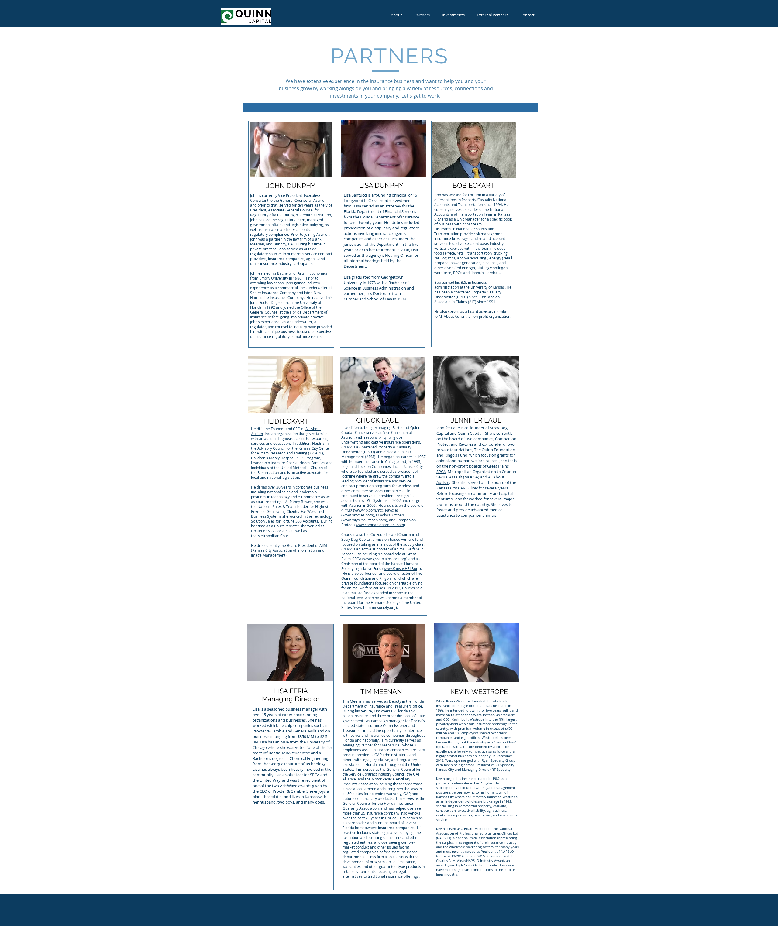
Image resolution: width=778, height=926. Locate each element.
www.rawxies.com (358, 515)
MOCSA (471, 477)
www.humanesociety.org (375, 607)
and (477, 444)
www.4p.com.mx (368, 510)
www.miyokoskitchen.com (364, 519)
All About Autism (452, 316)
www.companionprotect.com (380, 524)
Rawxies (466, 444)
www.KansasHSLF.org (402, 568)
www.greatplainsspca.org (384, 558)
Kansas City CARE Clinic (457, 488)
